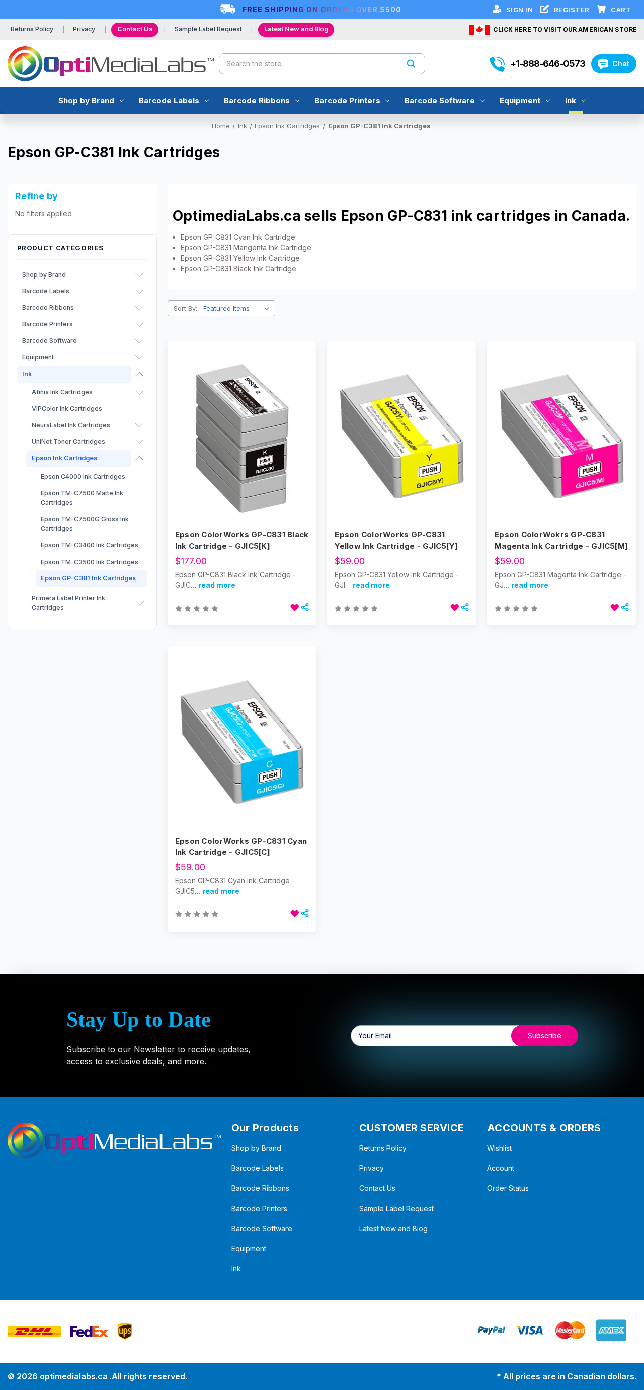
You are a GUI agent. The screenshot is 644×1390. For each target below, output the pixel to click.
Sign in (520, 10)
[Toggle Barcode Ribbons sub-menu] (139, 308)
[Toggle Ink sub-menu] (139, 374)
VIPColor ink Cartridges (67, 408)
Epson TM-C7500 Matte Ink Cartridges (82, 497)
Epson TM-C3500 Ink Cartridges (89, 562)
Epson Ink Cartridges (64, 458)
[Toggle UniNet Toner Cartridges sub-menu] (139, 442)
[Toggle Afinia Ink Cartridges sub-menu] (139, 393)
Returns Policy (32, 29)
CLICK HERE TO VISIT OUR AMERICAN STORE (565, 29)
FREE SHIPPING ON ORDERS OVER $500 (322, 9)
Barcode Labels (169, 100)
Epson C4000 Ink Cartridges (83, 476)
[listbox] (238, 308)
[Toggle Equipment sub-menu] (139, 357)
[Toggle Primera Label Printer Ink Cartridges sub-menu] (139, 603)
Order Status (508, 1188)
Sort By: (185, 308)
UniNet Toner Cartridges (68, 441)
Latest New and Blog (296, 29)
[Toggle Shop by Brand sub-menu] (139, 275)
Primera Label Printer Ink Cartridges (68, 602)
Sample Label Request (208, 29)
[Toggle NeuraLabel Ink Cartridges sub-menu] (139, 425)
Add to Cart (242, 454)
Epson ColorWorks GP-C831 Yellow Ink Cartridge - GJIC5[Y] (396, 540)
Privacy (84, 29)
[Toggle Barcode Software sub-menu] (139, 341)
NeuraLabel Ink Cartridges (71, 425)
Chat (620, 63)
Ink (570, 100)
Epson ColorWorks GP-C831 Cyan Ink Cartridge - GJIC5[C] (241, 846)
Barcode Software (440, 100)
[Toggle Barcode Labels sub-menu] (139, 292)
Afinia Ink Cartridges (62, 392)
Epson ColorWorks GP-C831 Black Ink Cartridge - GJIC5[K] (242, 540)
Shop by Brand (86, 100)
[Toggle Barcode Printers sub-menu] (139, 325)
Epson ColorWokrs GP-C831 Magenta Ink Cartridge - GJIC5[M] (561, 540)
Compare (239, 436)
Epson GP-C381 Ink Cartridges (88, 578)
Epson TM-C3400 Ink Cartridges (89, 545)
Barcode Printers (347, 100)
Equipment (520, 100)
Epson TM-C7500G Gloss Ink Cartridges (85, 523)
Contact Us (134, 29)
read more (216, 585)
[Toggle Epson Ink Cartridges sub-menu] (139, 458)
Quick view (240, 418)
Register (573, 10)
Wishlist (499, 1148)
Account (500, 1168)
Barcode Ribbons (257, 100)
